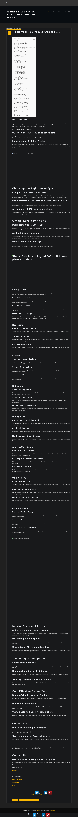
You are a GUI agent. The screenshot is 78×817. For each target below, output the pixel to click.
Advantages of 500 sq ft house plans (23, 48)
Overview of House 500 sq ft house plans (23, 42)
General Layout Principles (19, 50)
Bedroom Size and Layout (21, 61)
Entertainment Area (20, 57)
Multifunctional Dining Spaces (22, 78)
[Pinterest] (50, 793)
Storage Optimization (21, 67)
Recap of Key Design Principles (21, 111)
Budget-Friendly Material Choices (22, 106)
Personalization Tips (20, 63)
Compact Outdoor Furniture (22, 93)
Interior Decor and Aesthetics (20, 94)
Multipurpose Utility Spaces (22, 88)
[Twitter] (37, 793)
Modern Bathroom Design (21, 73)
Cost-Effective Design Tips (19, 105)
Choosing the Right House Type (20, 44)
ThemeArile (52, 810)
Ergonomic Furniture (20, 83)
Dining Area (18, 74)
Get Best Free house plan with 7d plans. (23, 115)
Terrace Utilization (21, 91)
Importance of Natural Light (21, 54)
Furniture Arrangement (21, 56)
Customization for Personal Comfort (23, 113)
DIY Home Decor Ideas (20, 107)
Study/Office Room (19, 79)
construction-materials (17, 779)
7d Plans (38, 810)
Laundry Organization (21, 85)
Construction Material (56, 2)
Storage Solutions (20, 62)
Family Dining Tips (20, 77)
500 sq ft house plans (24, 799)
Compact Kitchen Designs (21, 66)
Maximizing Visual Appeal (20, 97)
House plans (35, 799)
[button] (33, 39)
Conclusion (16, 110)
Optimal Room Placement (20, 52)
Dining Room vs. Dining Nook (22, 76)
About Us (24, 2)
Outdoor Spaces (19, 89)
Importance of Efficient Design (21, 43)
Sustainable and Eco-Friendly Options (23, 109)
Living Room (18, 55)
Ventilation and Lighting (21, 72)
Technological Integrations (19, 99)
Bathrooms (18, 70)
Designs (39, 2)
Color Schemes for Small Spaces (22, 95)
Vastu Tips (32, 2)
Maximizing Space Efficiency (21, 51)
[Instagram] (41, 794)
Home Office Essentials (21, 80)
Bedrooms (18, 60)
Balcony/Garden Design (22, 90)
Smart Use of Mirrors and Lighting (22, 98)
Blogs (13, 785)
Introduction (16, 40)
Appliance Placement (21, 68)
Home (18, 2)
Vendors (45, 2)
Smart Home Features (20, 101)
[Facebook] (32, 794)
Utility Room (18, 84)
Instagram (14, 770)
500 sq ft (15, 799)
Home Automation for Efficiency (22, 102)
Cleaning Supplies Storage (22, 87)
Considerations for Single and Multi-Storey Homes (25, 47)
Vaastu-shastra (15, 782)
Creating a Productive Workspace (23, 82)
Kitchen (17, 65)
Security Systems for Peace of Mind (22, 103)
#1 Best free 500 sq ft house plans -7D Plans (62, 11)
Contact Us (68, 2)
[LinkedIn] (46, 793)
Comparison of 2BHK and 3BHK (22, 46)
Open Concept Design (21, 59)
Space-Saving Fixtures (21, 71)
